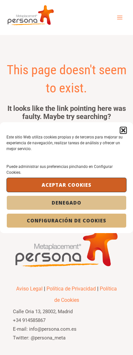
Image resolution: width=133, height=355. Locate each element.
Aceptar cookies (66, 185)
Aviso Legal (29, 289)
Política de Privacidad (71, 289)
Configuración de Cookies (66, 220)
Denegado (66, 202)
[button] (123, 130)
